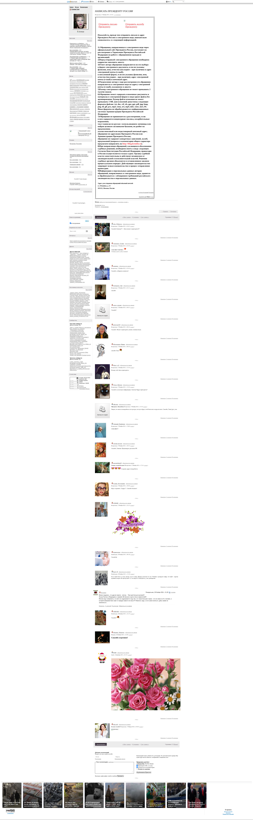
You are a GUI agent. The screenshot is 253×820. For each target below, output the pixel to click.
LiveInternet (72, 2)
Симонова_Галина (118, 243)
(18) (80, 162)
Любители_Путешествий (77, 338)
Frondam (84, 355)
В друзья (81, 31)
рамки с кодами (77, 107)
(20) (84, 63)
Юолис (72, 314)
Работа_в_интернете (85, 327)
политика (78, 103)
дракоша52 (82, 271)
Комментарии (84, 7)
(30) (88, 135)
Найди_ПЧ (80, 345)
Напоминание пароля (120, 759)
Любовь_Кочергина (75, 309)
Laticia (88, 297)
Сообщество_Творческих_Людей (79, 348)
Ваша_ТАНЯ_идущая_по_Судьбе (79, 268)
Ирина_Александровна (76, 308)
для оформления (84, 89)
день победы (82, 87)
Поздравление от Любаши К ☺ (79, 56)
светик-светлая (117, 443)
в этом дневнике (75, 223)
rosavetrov (72, 265)
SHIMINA (76, 301)
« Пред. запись (127, 217)
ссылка (132, 226)
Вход (92, 1)
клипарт (85, 93)
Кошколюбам (73, 341)
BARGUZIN (73, 256)
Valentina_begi (74, 267)
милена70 (83, 316)
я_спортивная (74, 331)
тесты (78, 115)
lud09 (77, 303)
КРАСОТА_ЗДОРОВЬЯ (76, 272)
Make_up (88, 344)
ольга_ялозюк (117, 305)
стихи (79, 111)
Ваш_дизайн (73, 329)
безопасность (73, 81)
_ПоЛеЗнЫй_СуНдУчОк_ (77, 330)
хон (84, 282)
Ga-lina (85, 295)
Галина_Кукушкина (119, 483)
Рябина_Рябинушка (75, 281)
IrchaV (81, 258)
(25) (82, 164)
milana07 (72, 305)
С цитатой (169, 237)
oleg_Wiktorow (117, 224)
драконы (72, 90)
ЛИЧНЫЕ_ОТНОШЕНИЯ (77, 274)
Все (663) (89, 249)
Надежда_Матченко (85, 310)
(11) (87, 43)
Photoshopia (73, 345)
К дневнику (136, 217)
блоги (71, 241)
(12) (80, 67)
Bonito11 (78, 256)
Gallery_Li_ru (81, 344)
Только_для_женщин (76, 355)
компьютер (73, 95)
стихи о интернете (82, 113)
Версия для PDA (228, 811)
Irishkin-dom (87, 258)
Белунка (84, 267)
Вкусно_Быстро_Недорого (77, 352)
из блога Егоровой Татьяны (146, 192)
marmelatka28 (117, 463)
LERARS (115, 503)
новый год (84, 97)
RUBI (114, 652)
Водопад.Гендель (75, 183)
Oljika (86, 352)
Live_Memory (81, 329)
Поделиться (173, 211)
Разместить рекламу (228, 814)
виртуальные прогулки (78, 85)
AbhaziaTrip (87, 366)
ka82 (71, 260)
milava (77, 305)
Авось (110, 1)
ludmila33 (82, 303)
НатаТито (72, 312)
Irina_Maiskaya (77, 297)
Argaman (82, 292)
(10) (80, 50)
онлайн (72, 98)
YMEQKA (116, 611)
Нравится (165, 211)
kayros (89, 355)
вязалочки (81, 331)
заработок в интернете (79, 241)
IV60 (89, 295)
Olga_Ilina (87, 299)
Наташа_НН (85, 275)
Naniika (72, 264)
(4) (89, 56)
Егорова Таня (70, 9)
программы (73, 105)
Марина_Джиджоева (75, 275)
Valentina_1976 (83, 301)
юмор (76, 119)
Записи (71, 7)
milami (87, 303)
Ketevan (75, 260)
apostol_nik (85, 254)
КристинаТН (86, 272)
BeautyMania (73, 336)
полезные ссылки (123, 202)
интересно (78, 93)
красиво (80, 95)
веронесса (73, 269)
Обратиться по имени (125, 606)
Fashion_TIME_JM (81, 367)
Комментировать (101, 217)
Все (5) (90, 238)
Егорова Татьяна (76, 143)
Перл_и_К (116, 365)
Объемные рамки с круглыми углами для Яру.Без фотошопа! (79, 155)
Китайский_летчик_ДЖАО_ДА (78, 334)
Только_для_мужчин (75, 354)
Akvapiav (103, 592)
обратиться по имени (129, 224)
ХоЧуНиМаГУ (85, 337)
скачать (81, 109)
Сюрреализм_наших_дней (77, 333)
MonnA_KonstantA (85, 263)
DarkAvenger (73, 257)
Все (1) (90, 128)
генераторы (74, 87)
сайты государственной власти (108, 202)
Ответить (163, 237)
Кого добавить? (84, 253)
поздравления (76, 101)
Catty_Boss (79, 294)
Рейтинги (102, 1)
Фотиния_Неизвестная (76, 313)
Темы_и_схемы (74, 327)
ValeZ (79, 267)
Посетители (82, 387)
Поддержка (167, 2)
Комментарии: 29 (82, 184)
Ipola (71, 297)
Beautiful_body (74, 344)
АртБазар (72, 367)
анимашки (80, 80)
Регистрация (86, 1)
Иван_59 (88, 271)
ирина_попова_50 (75, 316)
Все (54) (89, 40)
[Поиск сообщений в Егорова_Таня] (87, 221)
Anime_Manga (79, 342)
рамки (85, 105)
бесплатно (79, 83)
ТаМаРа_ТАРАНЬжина (76, 282)
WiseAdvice (73, 368)
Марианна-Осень (86, 309)
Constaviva (86, 294)
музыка (77, 97)
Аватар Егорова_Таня (80, 21)
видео (84, 83)
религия (76, 109)
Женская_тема (74, 351)
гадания (89, 85)
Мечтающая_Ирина (119, 344)
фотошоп (80, 117)
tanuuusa (115, 266)
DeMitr (79, 257)
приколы (83, 103)
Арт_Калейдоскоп (75, 347)
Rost (77, 265)
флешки (73, 117)
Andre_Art (77, 292)
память (86, 98)
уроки (82, 115)
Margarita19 (73, 261)
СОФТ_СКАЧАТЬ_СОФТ (76, 362)
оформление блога (80, 98)
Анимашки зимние (75, 164)
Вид (169, 2)
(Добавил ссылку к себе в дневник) (119, 251)
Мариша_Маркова (118, 632)
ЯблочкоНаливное (79, 314)
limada (85, 260)
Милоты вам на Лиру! (76, 63)
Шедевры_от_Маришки (76, 349)
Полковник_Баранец (75, 278)
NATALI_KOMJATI (74, 299)
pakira (76, 264)
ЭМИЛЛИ (85, 313)
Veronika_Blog (86, 302)
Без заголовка (74, 50)
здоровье (83, 91)
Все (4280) (89, 289)
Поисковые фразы (84, 388)
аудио (87, 80)
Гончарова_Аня (117, 285)
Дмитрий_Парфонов (119, 424)
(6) (80, 167)
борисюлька (116, 552)
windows (74, 80)
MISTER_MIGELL (74, 263)
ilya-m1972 (77, 258)
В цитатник (175, 237)
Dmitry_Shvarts (85, 257)
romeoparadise (86, 264)
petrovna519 (116, 325)
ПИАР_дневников (82, 341)
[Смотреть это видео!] (74, 133)
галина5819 (79, 269)
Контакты (228, 812)
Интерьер (83, 340)
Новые (176, 217)
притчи (88, 103)
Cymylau (83, 256)
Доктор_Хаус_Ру (74, 271)
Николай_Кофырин (75, 276)
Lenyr (71, 298)
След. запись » (145, 217)
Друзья (77, 7)
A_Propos (72, 342)
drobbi (71, 258)
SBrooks (115, 404)
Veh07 (80, 302)
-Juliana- (79, 254)
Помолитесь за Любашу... (77, 43)
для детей (77, 89)
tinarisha (87, 265)
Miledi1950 (80, 261)
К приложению (88, 191)
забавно (77, 91)
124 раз (103, 205)
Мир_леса (80, 336)
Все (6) (90, 152)
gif (71, 80)
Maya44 (115, 724)
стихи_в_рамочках (75, 340)
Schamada (81, 265)
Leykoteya (80, 260)
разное (80, 105)
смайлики (111, 762)
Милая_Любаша (74, 310)
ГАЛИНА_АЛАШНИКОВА (77, 306)
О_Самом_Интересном (83, 368)
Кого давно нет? (74, 253)
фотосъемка (77, 242)
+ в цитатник (117, 14)
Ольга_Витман (117, 385)
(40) (71, 157)
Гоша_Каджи (86, 269)
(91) (80, 160)
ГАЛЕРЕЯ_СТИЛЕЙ (75, 337)
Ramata (72, 301)
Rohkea (80, 264)
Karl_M (115, 572)
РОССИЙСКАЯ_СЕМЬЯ (76, 279)
